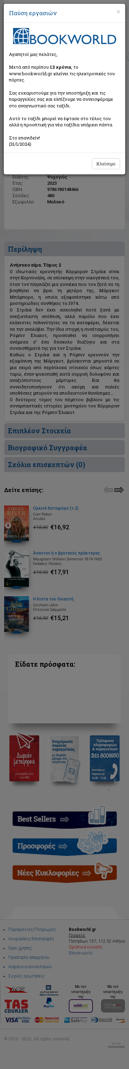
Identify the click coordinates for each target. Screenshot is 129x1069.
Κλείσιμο (106, 164)
